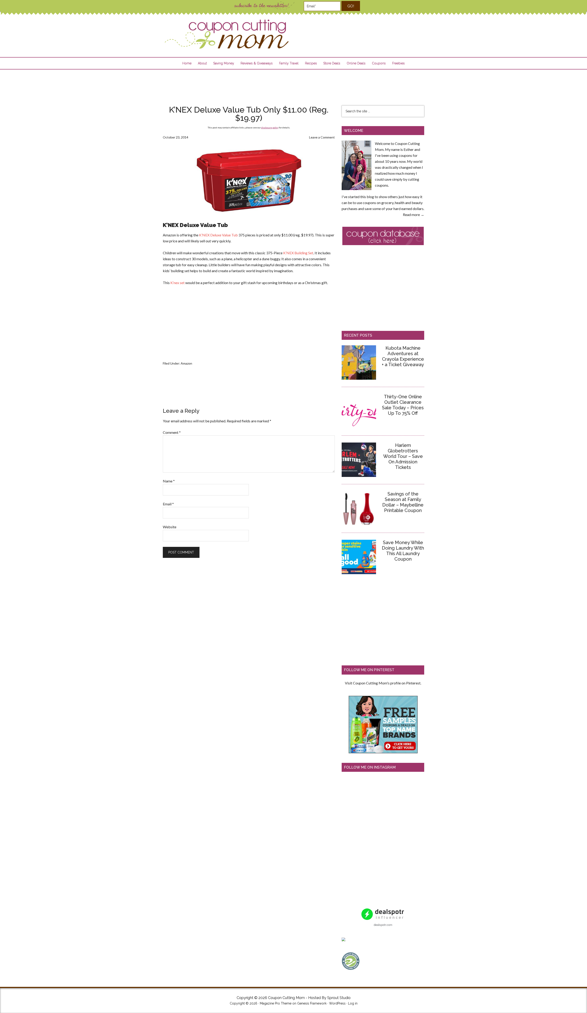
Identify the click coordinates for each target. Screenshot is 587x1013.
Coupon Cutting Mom (226, 34)
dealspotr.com (383, 924)
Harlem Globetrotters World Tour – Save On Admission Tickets (403, 456)
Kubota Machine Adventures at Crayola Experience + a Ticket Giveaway (403, 356)
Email (168, 504)
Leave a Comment (322, 137)
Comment (172, 432)
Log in (352, 1003)
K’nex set (177, 282)
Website (169, 527)
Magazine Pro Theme (275, 1003)
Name (169, 481)
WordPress (337, 1003)
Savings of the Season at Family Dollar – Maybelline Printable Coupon (403, 502)
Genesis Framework (312, 1003)
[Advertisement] (293, 84)
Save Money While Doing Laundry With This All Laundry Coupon (403, 551)
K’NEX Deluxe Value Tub (218, 235)
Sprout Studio (339, 998)
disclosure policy (269, 127)
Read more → (413, 214)
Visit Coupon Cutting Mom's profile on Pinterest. (383, 683)
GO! (350, 6)
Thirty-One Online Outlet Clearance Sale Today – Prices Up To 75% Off (403, 405)
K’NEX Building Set (298, 253)
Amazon (186, 363)
